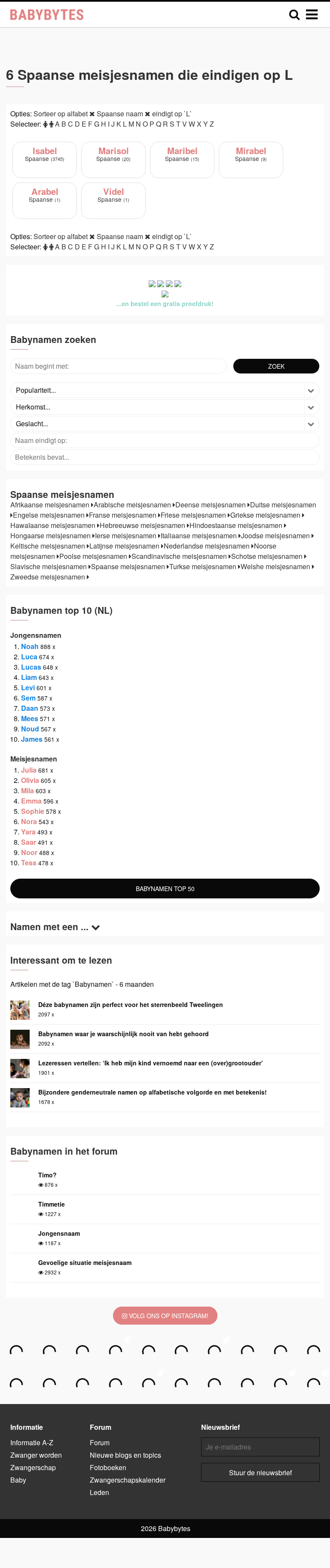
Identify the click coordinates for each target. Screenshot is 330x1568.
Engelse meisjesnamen (49, 515)
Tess (29, 862)
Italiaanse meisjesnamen (199, 535)
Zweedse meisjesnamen (48, 577)
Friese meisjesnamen (194, 515)
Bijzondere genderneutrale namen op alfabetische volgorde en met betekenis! (152, 1092)
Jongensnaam (59, 1233)
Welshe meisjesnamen (276, 566)
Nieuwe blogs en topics (125, 1455)
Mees (29, 718)
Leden (99, 1492)
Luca (29, 656)
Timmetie (51, 1204)
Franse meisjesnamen (123, 515)
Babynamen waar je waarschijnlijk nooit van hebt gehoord (123, 1033)
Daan (29, 708)
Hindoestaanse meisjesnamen (236, 525)
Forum (100, 1442)
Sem (28, 698)
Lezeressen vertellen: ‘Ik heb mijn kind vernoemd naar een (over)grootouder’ (150, 1062)
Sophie (32, 811)
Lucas (31, 667)
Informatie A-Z (31, 1442)
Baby (18, 1480)
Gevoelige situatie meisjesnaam (84, 1262)
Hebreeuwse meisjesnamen (143, 525)
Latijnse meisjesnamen (125, 546)
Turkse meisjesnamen (203, 566)
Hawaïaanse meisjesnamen (53, 525)
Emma (31, 801)
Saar (28, 842)
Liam (29, 677)
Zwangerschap (33, 1467)
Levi (28, 687)
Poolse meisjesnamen (94, 556)
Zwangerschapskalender (127, 1480)
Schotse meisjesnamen (267, 556)
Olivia (30, 780)
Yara (28, 832)
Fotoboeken (108, 1467)
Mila (27, 790)
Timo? (47, 1175)
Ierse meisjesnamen (126, 535)
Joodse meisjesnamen (276, 535)
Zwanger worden (36, 1455)
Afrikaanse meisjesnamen (50, 505)
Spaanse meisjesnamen (129, 566)
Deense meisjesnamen (211, 505)
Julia (29, 770)
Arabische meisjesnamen (133, 505)
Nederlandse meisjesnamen (207, 546)
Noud (30, 729)
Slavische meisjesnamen (49, 566)
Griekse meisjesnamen (266, 515)
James (32, 739)
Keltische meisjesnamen (48, 546)
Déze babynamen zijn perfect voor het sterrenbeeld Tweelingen (130, 1004)
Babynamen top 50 (165, 888)
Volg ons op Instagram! (167, 1315)
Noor (29, 852)
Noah (30, 646)
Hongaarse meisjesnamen (51, 535)
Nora (29, 821)
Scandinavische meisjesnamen (180, 556)
